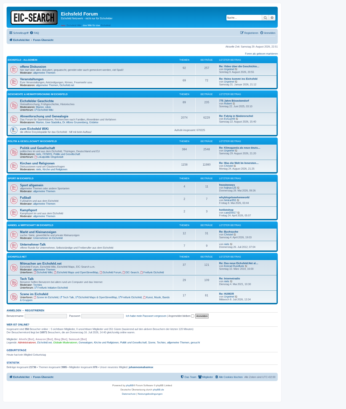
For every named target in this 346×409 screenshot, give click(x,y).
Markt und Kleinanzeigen (38, 232)
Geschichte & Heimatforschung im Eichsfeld (38, 94)
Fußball (25, 197)
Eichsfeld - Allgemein (22, 60)
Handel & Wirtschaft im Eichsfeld (30, 225)
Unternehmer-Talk (33, 244)
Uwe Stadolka (53, 122)
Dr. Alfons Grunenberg (75, 122)
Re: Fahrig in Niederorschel (236, 116)
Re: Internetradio (229, 278)
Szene (151, 342)
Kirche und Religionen (55, 169)
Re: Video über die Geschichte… (239, 66)
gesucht (195, 342)
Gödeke (93, 122)
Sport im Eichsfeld (20, 178)
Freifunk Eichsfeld (153, 272)
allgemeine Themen (44, 72)
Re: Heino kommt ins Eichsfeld (238, 78)
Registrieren (34, 310)
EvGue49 (229, 118)
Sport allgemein (31, 185)
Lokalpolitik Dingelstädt (50, 156)
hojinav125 (230, 187)
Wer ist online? (18, 324)
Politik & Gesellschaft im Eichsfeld (32, 141)
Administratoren (27, 342)
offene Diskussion (33, 66)
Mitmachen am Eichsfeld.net (40, 263)
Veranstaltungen (32, 79)
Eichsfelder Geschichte (37, 101)
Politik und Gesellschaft (37, 148)
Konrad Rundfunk (234, 266)
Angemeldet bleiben (179, 315)
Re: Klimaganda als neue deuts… (239, 147)
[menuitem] (34, 33)
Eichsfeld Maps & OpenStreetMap (97, 297)
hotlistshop (226, 209)
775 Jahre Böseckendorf (234, 100)
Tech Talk (27, 279)
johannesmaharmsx (141, 367)
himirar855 (230, 200)
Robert (228, 103)
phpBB (129, 385)
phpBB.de (158, 389)
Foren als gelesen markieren (261, 53)
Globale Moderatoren (65, 342)
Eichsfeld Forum (112, 272)
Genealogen (86, 342)
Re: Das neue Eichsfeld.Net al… (238, 263)
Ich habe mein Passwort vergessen (146, 315)
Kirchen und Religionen (37, 163)
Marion (40, 107)
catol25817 (230, 212)
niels (38, 154)
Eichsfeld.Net (17, 256)
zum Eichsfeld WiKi (34, 129)
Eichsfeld (106, 25)
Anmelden (14, 310)
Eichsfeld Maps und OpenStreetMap (77, 272)
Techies (37, 284)
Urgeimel (229, 69)
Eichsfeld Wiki (74, 25)
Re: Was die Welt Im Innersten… (239, 163)
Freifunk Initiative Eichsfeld (52, 287)
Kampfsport (28, 210)
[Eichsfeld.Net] (34, 16)
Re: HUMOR (226, 293)
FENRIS (47, 154)
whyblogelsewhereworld (234, 197)
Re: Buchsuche (228, 231)
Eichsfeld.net (67, 85)
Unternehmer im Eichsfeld (48, 238)
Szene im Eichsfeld (34, 294)
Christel (228, 165)
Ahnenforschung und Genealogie (44, 116)
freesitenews (227, 184)
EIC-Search (132, 272)
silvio (48, 107)
